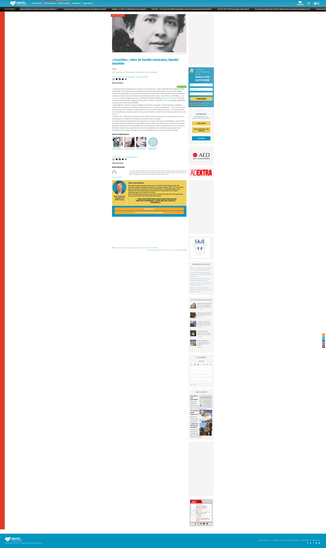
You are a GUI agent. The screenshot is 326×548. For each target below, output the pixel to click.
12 (195, 374)
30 (207, 380)
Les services (284, 540)
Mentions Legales (294, 540)
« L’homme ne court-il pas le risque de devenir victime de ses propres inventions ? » (201, 274)
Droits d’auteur (304, 540)
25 (191, 380)
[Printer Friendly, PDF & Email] (181, 87)
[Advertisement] (149, 231)
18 (191, 377)
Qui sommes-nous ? (264, 540)
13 (198, 374)
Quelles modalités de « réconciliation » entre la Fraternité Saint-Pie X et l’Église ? (203, 343)
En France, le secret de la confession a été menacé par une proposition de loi (204, 323)
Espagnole (115, 98)
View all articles (117, 177)
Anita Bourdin (129, 77)
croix (153, 107)
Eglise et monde (63, 3)
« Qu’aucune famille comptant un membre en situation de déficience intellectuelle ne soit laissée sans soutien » (272, 9)
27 (198, 380)
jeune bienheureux (172, 98)
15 (204, 374)
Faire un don (87, 3)
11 (191, 374)
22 (204, 377)
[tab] (195, 501)
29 (204, 380)
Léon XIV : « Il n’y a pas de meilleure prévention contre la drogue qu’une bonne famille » (99, 9)
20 (198, 377)
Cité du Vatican (49, 3)
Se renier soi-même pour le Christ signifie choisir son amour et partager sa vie (199, 9)
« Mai (191, 384)
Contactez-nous (315, 540)
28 (201, 380)
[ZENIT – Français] (20, 3)
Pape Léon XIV (37, 3)
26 (195, 380)
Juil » (195, 384)
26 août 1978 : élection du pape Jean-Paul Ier (150, 9)
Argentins (165, 100)
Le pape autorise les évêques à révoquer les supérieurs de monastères (204, 332)
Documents (76, 3)
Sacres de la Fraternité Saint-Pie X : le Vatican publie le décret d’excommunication (204, 305)
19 (195, 377)
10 (210, 371)
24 (210, 377)
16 (207, 374)
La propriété (275, 540)
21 (201, 377)
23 (207, 377)
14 (201, 374)
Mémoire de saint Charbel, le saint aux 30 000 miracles (204, 313)
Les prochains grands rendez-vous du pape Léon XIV (194, 414)
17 (210, 374)
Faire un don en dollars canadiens (149, 212)
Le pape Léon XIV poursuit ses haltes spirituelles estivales (194, 427)
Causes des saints (118, 15)
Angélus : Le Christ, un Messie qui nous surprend (46, 9)
